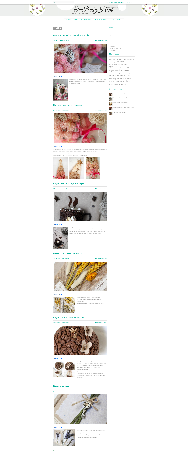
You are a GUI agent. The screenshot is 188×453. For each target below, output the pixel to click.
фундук (129, 81)
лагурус (127, 67)
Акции (76, 19)
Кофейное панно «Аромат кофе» (68, 183)
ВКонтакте (121, 2)
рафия (124, 73)
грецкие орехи (122, 59)
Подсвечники (113, 44)
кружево (113, 66)
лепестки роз (124, 68)
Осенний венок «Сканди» (119, 112)
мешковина (124, 71)
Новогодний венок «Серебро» (121, 98)
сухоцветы (119, 78)
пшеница (114, 73)
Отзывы (111, 19)
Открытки (112, 40)
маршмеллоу (114, 71)
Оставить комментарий (101, 40)
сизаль (112, 75)
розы (127, 73)
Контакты (120, 19)
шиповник (116, 84)
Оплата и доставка (100, 19)
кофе (121, 64)
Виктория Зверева (65, 40)
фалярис (120, 81)
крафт (125, 64)
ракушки (119, 73)
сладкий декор (121, 75)
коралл (129, 62)
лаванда (119, 67)
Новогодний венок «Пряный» (120, 93)
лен (131, 67)
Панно (111, 42)
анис (111, 59)
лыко (129, 68)
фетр (124, 81)
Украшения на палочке (115, 48)
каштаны (120, 62)
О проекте (68, 19)
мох (131, 71)
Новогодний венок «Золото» (120, 102)
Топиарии (112, 46)
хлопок (111, 84)
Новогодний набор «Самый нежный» (71, 35)
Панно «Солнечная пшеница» (67, 253)
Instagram (129, 2)
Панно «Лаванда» (61, 386)
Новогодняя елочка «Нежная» (67, 105)
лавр (123, 67)
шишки (122, 84)
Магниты (112, 36)
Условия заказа (86, 19)
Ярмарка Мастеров (111, 2)
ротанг (131, 73)
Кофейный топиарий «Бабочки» (68, 317)
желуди (114, 62)
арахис (114, 59)
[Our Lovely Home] (94, 9)
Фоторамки (113, 50)
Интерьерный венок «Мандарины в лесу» (123, 107)
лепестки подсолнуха (115, 68)
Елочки (111, 33)
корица (116, 64)
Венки (111, 31)
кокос (126, 62)
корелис (111, 64)
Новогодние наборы (115, 38)
